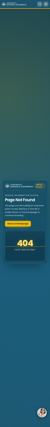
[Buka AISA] (42, 412)
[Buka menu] (45, 4)
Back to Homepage (18, 223)
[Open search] (39, 4)
